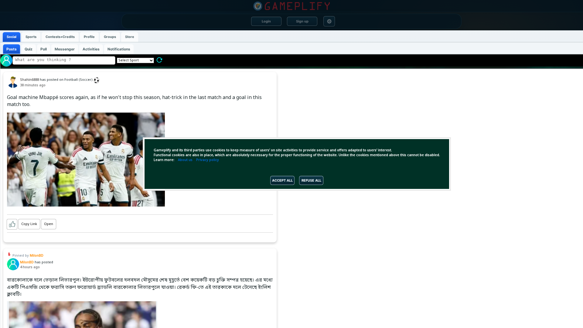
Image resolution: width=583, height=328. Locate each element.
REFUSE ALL (311, 180)
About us (185, 160)
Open (48, 224)
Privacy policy (207, 160)
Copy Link (29, 224)
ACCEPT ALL (282, 180)
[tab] (11, 37)
